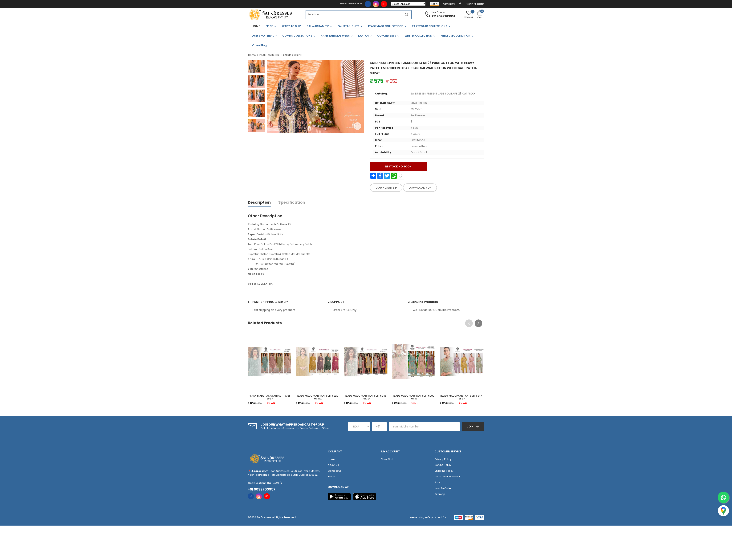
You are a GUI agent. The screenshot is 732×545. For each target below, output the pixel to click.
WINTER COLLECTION (418, 36)
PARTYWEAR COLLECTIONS (429, 26)
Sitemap (440, 494)
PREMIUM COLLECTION (455, 36)
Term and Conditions (448, 476)
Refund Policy (443, 465)
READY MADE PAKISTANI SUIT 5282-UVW (414, 397)
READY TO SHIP (291, 26)
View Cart (387, 459)
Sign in (469, 3)
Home (252, 55)
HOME (256, 26)
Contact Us (449, 3)
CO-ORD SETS (386, 36)
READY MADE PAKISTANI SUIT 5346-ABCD (366, 397)
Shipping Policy (444, 471)
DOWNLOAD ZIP (386, 188)
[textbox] (354, 14)
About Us (333, 465)
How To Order (443, 488)
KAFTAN (363, 36)
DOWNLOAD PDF (420, 188)
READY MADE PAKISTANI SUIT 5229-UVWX (318, 397)
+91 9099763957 (443, 16)
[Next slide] (478, 323)
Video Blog (259, 45)
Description (259, 202)
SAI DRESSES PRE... (294, 55)
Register (479, 3)
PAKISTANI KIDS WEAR (335, 36)
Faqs (438, 482)
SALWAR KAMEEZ (318, 26)
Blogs (331, 476)
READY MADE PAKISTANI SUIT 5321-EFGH (270, 397)
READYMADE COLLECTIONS (385, 26)
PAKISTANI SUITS (348, 26)
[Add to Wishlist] (400, 176)
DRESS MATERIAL (263, 36)
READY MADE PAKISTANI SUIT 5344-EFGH (462, 397)
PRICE (269, 26)
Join (470, 426)
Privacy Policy (443, 459)
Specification (291, 202)
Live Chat (437, 12)
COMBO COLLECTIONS (297, 36)
